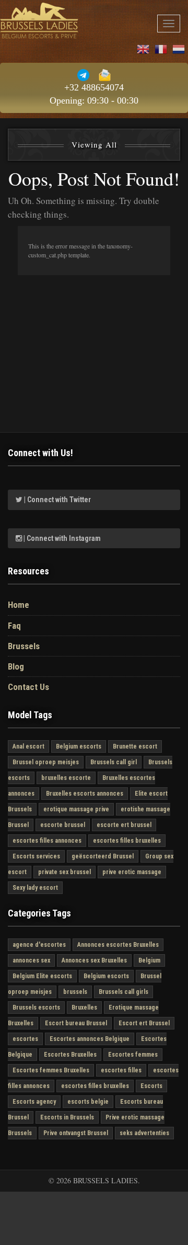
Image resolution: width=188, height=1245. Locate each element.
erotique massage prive (76, 809)
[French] (161, 48)
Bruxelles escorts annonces (84, 793)
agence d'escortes (39, 944)
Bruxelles (84, 1007)
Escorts (151, 1086)
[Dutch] (179, 48)
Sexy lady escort (35, 887)
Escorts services (36, 856)
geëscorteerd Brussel (103, 856)
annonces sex (31, 960)
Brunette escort (135, 746)
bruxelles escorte (66, 778)
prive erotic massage (131, 872)
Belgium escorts (78, 746)
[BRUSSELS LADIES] (39, 21)
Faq (14, 625)
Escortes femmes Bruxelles (51, 1070)
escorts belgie (88, 1101)
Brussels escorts (36, 1007)
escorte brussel (62, 825)
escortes (25, 1039)
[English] (143, 48)
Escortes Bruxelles (70, 1054)
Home (18, 604)
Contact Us (28, 687)
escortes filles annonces (47, 840)
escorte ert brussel (124, 825)
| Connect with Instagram (61, 538)
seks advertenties (144, 1133)
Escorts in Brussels (67, 1117)
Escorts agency (34, 1101)
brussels (75, 991)
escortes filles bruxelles (127, 840)
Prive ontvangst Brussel (75, 1133)
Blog (16, 666)
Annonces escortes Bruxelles (118, 944)
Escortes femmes (133, 1054)
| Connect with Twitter (56, 499)
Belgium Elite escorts (42, 976)
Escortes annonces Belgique (90, 1039)
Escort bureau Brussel (76, 1023)
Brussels (24, 646)
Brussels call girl (113, 762)
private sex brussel (64, 872)
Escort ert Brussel (144, 1023)
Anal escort (28, 746)
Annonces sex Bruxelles (94, 960)
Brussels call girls (123, 991)
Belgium (149, 960)
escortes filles (121, 1070)
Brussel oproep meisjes (46, 762)
